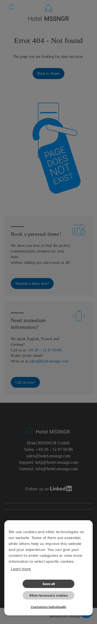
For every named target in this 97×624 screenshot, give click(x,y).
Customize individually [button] (48, 607)
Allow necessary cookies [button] (48, 595)
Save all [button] (49, 584)
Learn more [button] (21, 568)
